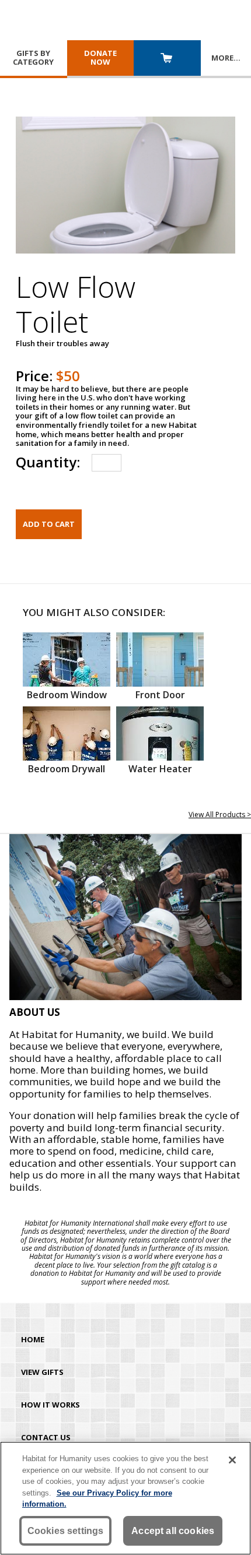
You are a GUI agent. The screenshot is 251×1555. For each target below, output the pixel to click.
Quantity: (48, 462)
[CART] (167, 59)
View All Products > (220, 814)
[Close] (232, 1460)
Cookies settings (65, 1531)
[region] (125, 1498)
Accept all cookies (172, 1531)
